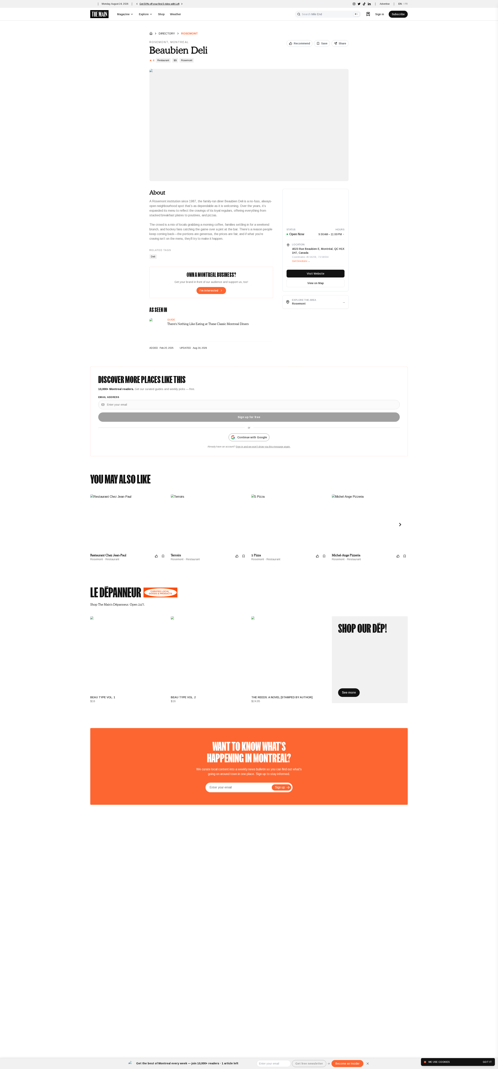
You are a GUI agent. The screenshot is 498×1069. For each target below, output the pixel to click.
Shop (161, 14)
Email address (108, 397)
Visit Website (315, 273)
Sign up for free (249, 417)
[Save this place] (163, 556)
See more (349, 692)
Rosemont (189, 33)
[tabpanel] (249, 659)
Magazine (123, 14)
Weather (175, 14)
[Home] (151, 33)
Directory (167, 33)
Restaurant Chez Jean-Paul (108, 555)
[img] (354, 4)
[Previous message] (137, 4)
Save (324, 43)
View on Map (315, 283)
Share (342, 43)
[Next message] (193, 4)
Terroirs (176, 555)
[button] (288, 787)
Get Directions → (301, 261)
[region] (315, 206)
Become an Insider (347, 1063)
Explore (144, 14)
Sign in (379, 14)
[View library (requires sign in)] (368, 14)
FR (406, 4)
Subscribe (398, 14)
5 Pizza (256, 555)
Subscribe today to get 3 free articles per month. (165, 4)
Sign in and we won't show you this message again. (263, 446)
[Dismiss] (368, 1063)
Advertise (385, 4)
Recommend (302, 43)
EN (400, 4)
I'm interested (209, 290)
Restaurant (163, 60)
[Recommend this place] (156, 556)
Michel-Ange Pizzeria (346, 555)
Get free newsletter (309, 1063)
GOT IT (487, 1062)
